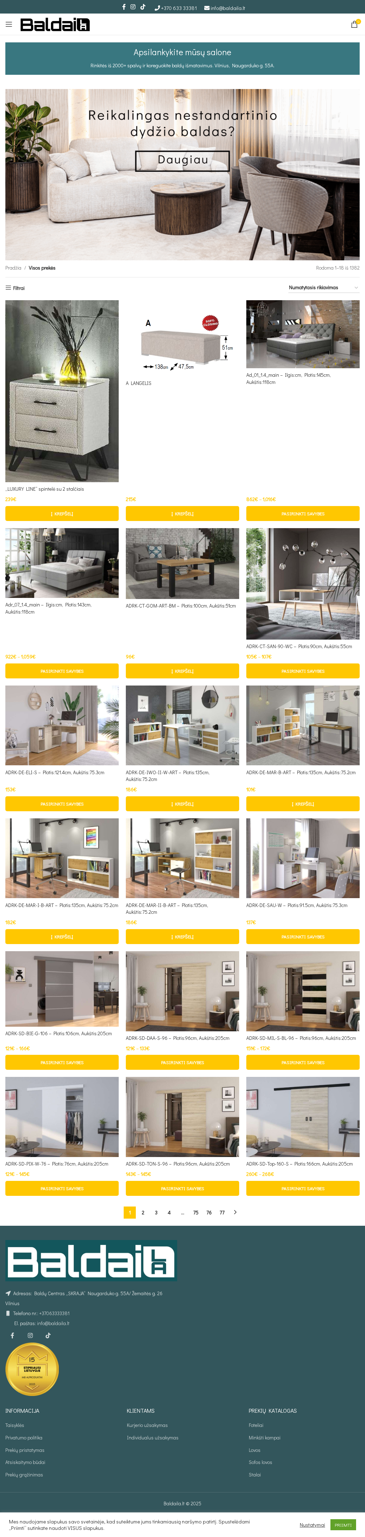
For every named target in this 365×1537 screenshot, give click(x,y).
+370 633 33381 (179, 7)
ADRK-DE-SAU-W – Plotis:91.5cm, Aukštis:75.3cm (297, 905)
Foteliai (256, 1425)
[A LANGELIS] (182, 338)
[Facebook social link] (124, 6)
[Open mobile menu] (9, 24)
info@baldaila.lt (228, 7)
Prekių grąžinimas (24, 1474)
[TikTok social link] (143, 6)
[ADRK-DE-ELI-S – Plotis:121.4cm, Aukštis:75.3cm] (62, 726)
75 (196, 1212)
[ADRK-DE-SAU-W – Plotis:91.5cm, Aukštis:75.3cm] (303, 858)
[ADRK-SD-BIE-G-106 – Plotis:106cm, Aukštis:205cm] (62, 989)
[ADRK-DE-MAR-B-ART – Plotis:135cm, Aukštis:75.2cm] (303, 726)
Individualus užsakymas (153, 1437)
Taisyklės (14, 1425)
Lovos (255, 1450)
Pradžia (13, 267)
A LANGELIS (138, 383)
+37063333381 (54, 1313)
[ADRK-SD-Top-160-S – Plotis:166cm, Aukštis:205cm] (303, 1117)
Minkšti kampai (265, 1437)
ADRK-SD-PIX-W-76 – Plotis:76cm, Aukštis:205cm (56, 1163)
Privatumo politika (23, 1437)
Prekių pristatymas (25, 1450)
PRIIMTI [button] (343, 1525)
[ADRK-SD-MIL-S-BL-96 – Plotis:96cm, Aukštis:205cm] (303, 991)
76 (209, 1212)
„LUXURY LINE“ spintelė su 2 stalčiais (44, 488)
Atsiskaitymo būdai (25, 1462)
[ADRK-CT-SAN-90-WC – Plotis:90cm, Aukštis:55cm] (303, 584)
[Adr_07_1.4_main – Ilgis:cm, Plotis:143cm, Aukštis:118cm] (62, 563)
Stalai (255, 1474)
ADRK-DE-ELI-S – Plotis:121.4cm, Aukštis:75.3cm (54, 772)
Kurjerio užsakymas (147, 1425)
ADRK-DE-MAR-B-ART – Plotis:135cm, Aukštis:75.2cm (301, 772)
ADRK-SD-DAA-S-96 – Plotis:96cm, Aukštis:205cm (178, 1038)
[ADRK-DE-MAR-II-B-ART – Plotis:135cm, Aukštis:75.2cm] (182, 858)
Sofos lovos (260, 1462)
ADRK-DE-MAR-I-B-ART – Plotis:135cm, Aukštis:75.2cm (61, 905)
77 (222, 1212)
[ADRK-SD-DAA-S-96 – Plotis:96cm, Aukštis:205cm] (182, 991)
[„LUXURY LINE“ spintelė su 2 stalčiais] (62, 391)
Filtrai (19, 288)
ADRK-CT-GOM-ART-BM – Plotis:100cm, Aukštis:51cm (181, 605)
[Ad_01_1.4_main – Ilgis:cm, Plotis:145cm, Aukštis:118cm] (303, 334)
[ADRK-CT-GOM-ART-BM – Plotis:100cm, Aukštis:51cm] (182, 563)
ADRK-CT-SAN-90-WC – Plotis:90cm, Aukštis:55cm (299, 646)
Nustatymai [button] (312, 1525)
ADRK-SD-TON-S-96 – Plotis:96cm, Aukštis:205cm (178, 1163)
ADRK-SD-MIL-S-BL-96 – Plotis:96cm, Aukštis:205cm (301, 1038)
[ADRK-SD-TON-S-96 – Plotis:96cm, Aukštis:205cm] (182, 1117)
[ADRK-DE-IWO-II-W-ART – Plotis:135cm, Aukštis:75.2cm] (182, 726)
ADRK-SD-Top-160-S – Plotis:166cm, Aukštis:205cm (299, 1163)
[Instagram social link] (133, 6)
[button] (62, 513)
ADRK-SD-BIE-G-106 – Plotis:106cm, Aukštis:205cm (58, 1033)
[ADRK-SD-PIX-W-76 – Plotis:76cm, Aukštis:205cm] (62, 1117)
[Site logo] (55, 23)
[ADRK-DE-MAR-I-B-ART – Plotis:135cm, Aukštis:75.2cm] (62, 858)
